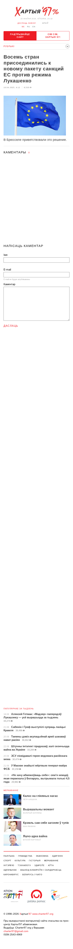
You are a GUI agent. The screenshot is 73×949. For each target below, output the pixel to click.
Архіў (45, 23)
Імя (5, 254)
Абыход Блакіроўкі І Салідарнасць (40, 870)
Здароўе (39, 865)
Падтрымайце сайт (20, 35)
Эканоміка (42, 856)
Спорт (7, 860)
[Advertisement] (36, 202)
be (23, 27)
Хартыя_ (36, 11)
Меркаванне (11, 790)
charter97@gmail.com (16, 931)
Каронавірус (11, 874)
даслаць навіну (27, 23)
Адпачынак (10, 870)
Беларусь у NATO (32, 874)
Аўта (51, 865)
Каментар (9, 284)
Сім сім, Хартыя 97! (53, 35)
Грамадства (25, 856)
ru (28, 27)
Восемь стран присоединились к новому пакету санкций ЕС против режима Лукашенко (34, 68)
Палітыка (9, 856)
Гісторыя (34, 860)
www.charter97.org (42, 913)
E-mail (7, 269)
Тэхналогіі (24, 865)
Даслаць (11, 325)
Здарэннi (57, 856)
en (33, 27)
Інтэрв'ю (9, 865)
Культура (20, 860)
